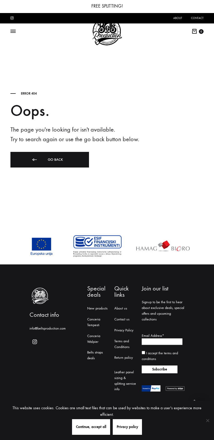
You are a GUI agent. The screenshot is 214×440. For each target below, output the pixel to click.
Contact (197, 18)
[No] (207, 420)
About (177, 18)
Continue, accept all (91, 427)
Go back (55, 159)
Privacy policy (127, 427)
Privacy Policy (123, 330)
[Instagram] (34, 342)
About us (120, 308)
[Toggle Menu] (13, 31)
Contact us (121, 319)
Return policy (123, 357)
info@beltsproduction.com (47, 328)
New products (97, 308)
